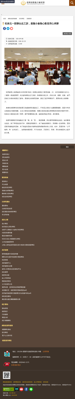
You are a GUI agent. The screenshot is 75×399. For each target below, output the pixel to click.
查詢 (72, 3)
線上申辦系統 (6, 278)
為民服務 (5, 250)
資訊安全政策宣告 (27, 382)
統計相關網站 (6, 320)
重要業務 (5, 177)
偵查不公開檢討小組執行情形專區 (13, 229)
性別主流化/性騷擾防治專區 (11, 239)
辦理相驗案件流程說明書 (10, 254)
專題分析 (5, 317)
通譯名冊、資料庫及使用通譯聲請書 (13, 287)
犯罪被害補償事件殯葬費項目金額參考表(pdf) (16, 293)
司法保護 (5, 184)
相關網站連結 (6, 329)
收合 (67, 147)
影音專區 (21, 18)
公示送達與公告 (7, 284)
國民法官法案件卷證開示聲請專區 (13, 257)
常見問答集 (5, 214)
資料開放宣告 (17, 382)
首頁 (4, 18)
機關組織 (5, 166)
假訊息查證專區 (7, 196)
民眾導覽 (5, 260)
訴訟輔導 (5, 272)
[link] (4, 29)
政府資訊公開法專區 (8, 226)
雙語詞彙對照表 (7, 236)
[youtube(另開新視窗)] (21, 389)
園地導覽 (5, 308)
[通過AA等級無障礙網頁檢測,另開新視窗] (8, 389)
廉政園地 (5, 205)
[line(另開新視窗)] (31, 389)
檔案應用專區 (7, 340)
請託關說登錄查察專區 (9, 211)
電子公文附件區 (7, 335)
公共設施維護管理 (8, 242)
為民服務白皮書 (7, 266)
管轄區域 (5, 163)
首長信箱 (45, 382)
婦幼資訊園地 (6, 296)
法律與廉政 (6, 201)
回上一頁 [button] (68, 33)
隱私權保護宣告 (7, 382)
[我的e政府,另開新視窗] (17, 389)
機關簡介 (5, 150)
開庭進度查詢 (6, 281)
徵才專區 (5, 223)
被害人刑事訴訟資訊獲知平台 (11, 269)
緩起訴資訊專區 (7, 187)
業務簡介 (5, 181)
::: (1, 14)
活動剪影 (29, 18)
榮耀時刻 (5, 172)
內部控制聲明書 (7, 233)
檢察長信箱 (5, 275)
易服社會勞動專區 (8, 190)
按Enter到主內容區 (7, 1)
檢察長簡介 (6, 154)
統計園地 (5, 304)
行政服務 (5, 314)
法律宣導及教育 (7, 208)
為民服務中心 (6, 263)
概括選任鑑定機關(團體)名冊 (11, 299)
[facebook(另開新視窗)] (26, 389)
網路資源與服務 (12, 18)
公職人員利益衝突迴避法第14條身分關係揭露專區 (18, 245)
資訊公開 (5, 220)
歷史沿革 (5, 160)
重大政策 (5, 169)
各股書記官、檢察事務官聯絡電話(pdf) (14, 290)
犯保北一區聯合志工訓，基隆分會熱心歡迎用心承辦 (32, 23)
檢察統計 (5, 311)
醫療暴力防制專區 (8, 193)
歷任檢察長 (6, 157)
